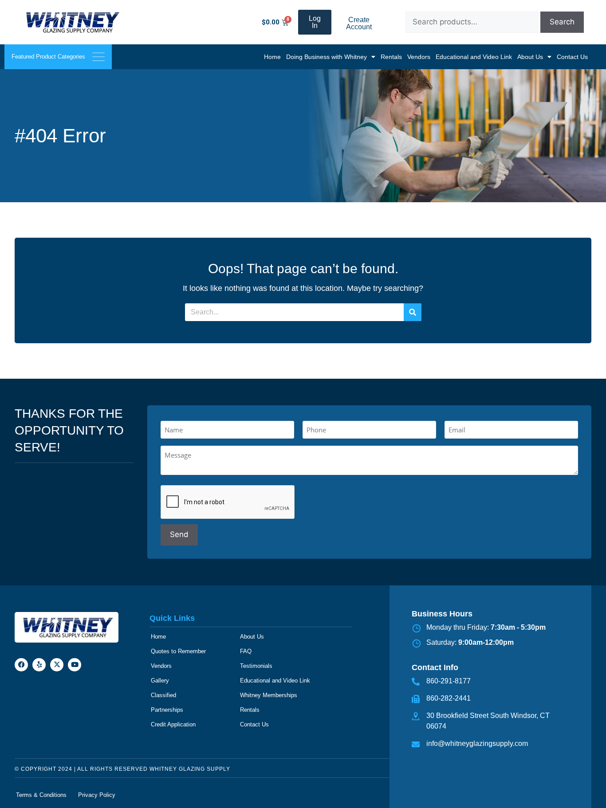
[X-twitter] (56, 664)
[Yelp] (39, 664)
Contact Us (572, 56)
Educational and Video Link (474, 56)
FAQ (246, 651)
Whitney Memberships (268, 695)
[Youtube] (74, 664)
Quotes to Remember (178, 651)
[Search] (412, 312)
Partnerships (167, 709)
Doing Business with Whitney (326, 56)
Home (272, 56)
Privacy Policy (96, 795)
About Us (530, 56)
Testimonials (256, 666)
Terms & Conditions (41, 795)
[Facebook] (21, 664)
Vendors (418, 56)
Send (179, 534)
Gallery (160, 680)
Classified (163, 695)
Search (562, 21)
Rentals (391, 56)
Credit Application (173, 724)
